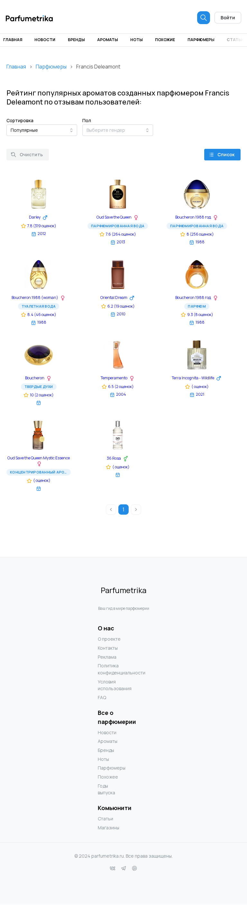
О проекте (109, 639)
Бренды (76, 39)
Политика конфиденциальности (111, 669)
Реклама (107, 657)
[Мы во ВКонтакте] (112, 868)
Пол (86, 120)
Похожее (108, 777)
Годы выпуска (106, 789)
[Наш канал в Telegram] (123, 868)
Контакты (108, 648)
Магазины (108, 828)
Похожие (165, 39)
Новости (44, 39)
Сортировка (19, 120)
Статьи (235, 39)
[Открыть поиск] (203, 17)
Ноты (136, 39)
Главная (12, 39)
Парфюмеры (201, 39)
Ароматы (107, 39)
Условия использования (111, 685)
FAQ (102, 697)
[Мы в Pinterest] (134, 868)
